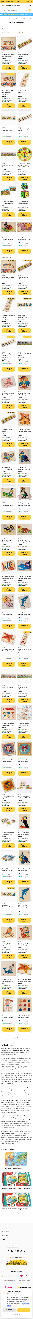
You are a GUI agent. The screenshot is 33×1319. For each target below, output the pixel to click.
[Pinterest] (21, 1251)
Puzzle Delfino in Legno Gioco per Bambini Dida (23, 906)
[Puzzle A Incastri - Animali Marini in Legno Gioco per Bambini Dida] (8, 857)
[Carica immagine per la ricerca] (26, 10)
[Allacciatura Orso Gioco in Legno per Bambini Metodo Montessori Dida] (24, 418)
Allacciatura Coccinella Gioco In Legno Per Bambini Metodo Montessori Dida (8, 238)
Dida (3, 52)
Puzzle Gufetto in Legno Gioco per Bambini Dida (7, 760)
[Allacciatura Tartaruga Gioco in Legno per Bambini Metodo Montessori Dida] (24, 529)
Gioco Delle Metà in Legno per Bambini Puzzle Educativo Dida (24, 1016)
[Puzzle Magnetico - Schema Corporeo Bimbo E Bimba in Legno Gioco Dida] (8, 1005)
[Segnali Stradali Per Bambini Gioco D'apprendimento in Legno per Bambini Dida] (8, 43)
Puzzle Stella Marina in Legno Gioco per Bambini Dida (24, 980)
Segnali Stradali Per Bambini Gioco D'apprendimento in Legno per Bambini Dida (8, 55)
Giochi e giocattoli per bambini (15, 19)
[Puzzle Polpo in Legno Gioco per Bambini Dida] (8, 932)
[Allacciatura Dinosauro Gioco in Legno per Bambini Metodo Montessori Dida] (24, 456)
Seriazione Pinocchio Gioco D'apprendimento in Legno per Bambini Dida (24, 91)
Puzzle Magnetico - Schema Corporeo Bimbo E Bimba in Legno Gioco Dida (8, 1016)
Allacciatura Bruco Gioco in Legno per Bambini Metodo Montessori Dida (8, 505)
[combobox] (13, 10)
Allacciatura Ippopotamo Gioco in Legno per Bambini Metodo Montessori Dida (24, 238)
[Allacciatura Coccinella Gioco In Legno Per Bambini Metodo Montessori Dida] (8, 227)
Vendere (4, 1228)
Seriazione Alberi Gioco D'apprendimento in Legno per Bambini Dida (24, 55)
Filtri (5, 28)
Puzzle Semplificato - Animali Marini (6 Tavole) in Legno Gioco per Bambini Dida (8, 724)
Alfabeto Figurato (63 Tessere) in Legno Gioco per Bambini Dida (23, 724)
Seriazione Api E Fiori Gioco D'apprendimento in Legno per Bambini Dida (8, 166)
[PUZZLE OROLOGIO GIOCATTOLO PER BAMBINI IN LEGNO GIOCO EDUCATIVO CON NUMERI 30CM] (24, 154)
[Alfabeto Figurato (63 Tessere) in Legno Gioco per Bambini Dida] (24, 712)
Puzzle (28, 19)
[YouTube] (24, 1251)
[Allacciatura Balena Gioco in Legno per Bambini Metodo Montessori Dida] (24, 565)
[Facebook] (12, 1251)
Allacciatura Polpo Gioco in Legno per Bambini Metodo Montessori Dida (8, 394)
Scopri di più (5, 1231)
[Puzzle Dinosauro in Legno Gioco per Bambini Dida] (24, 857)
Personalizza (16, 1314)
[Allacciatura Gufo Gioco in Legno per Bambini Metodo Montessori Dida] (24, 382)
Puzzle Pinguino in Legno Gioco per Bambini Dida (23, 833)
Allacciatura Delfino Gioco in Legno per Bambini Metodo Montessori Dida (24, 613)
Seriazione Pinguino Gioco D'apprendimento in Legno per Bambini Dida (24, 130)
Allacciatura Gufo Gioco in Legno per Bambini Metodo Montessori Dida (24, 394)
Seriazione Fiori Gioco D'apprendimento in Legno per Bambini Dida (24, 688)
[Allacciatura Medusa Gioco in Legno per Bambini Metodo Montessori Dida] (8, 602)
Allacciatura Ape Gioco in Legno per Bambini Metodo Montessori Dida (7, 541)
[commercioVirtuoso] (13, 5)
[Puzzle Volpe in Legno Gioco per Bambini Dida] (24, 749)
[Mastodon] (9, 1251)
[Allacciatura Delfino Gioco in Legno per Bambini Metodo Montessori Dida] (24, 602)
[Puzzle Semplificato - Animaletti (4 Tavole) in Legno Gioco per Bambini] (8, 821)
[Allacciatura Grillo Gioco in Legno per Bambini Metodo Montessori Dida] (24, 493)
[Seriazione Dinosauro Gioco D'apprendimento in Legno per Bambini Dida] (8, 118)
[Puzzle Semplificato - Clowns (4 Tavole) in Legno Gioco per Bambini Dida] (24, 785)
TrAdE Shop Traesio (24, 163)
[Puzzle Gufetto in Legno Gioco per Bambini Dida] (8, 749)
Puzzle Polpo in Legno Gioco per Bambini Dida (7, 944)
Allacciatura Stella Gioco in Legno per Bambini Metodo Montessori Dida (8, 650)
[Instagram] (15, 1251)
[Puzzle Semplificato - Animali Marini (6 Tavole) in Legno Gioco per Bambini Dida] (8, 712)
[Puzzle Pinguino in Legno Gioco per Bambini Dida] (24, 821)
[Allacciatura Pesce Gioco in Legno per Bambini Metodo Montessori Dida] (8, 565)
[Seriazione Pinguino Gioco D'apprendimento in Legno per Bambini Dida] (24, 118)
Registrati (29, 1)
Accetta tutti (23, 1310)
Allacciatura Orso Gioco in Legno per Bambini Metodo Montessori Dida (24, 430)
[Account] (22, 5)
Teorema (21, 200)
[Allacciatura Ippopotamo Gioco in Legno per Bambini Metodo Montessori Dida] (24, 227)
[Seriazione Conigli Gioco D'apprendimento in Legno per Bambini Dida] (8, 676)
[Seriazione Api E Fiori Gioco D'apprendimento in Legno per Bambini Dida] (8, 154)
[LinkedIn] (18, 1251)
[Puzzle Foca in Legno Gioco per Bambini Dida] (8, 968)
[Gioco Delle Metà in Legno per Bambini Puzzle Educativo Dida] (24, 1005)
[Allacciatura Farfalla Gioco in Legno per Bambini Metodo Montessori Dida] (8, 456)
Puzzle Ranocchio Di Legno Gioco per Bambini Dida (8, 797)
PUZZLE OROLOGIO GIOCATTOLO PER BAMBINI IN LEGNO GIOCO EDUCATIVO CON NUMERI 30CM (24, 166)
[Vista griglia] (19, 32)
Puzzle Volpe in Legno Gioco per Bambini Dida (23, 760)
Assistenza (5, 1235)
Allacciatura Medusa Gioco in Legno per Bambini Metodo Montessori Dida (8, 613)
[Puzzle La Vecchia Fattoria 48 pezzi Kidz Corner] (8, 190)
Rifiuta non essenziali (9, 1310)
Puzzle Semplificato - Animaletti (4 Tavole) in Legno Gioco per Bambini (8, 833)
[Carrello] (30, 5)
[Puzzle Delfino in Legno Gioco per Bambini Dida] (24, 894)
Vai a (3, 1239)
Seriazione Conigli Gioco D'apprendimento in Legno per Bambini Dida (8, 688)
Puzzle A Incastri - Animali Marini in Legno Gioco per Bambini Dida (7, 869)
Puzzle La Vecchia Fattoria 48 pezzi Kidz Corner (7, 202)
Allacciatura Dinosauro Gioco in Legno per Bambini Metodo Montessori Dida (24, 468)
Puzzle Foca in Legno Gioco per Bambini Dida (7, 980)
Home (2, 19)
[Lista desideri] (26, 5)
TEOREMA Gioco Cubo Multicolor (23, 202)
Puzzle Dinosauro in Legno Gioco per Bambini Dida (24, 869)
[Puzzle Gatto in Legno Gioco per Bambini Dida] (24, 932)
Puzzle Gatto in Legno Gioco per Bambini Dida (23, 944)
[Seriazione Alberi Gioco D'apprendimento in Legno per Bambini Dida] (24, 43)
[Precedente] (9, 1038)
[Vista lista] (22, 32)
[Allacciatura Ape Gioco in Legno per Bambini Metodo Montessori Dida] (8, 529)
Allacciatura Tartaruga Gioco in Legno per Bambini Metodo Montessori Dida (24, 541)
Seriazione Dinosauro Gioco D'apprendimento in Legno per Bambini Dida (8, 130)
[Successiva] (24, 1038)
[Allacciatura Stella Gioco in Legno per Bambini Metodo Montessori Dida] (8, 638)
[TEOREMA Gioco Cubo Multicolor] (24, 190)
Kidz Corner (5, 200)
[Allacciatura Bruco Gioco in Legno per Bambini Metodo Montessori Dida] (8, 493)
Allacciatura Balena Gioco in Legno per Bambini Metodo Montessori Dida (24, 577)
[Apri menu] (3, 5)
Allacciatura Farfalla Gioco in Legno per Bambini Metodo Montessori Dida (8, 468)
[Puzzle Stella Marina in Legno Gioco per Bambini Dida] (24, 968)
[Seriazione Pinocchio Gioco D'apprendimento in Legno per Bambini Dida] (24, 79)
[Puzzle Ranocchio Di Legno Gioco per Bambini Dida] (8, 785)
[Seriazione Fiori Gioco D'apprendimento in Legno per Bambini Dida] (24, 676)
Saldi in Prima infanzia (24, 14)
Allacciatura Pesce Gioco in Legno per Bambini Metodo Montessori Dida (8, 577)
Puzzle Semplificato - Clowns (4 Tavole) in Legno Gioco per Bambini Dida (24, 797)
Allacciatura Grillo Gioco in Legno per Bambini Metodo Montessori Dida (24, 505)
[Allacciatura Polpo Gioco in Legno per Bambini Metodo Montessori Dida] (8, 382)
